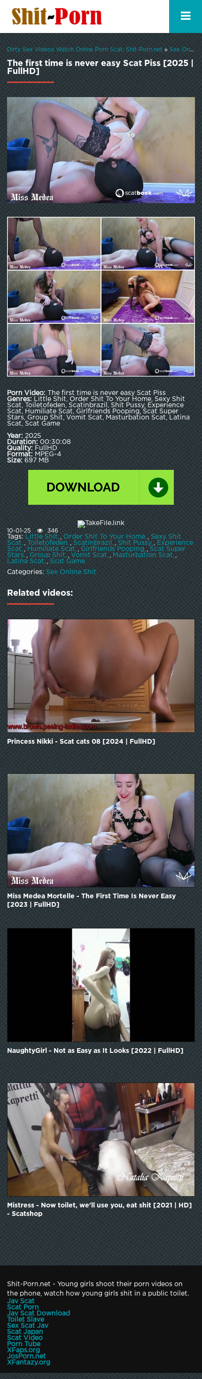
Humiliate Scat (51, 549)
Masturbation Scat (143, 555)
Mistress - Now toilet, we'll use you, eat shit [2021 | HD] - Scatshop (99, 1210)
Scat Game (67, 561)
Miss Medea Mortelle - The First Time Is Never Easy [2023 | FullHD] (91, 901)
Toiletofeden (47, 543)
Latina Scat (25, 561)
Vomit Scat (89, 555)
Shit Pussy (134, 543)
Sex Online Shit (71, 572)
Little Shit (41, 537)
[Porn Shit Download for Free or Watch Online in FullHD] (58, 16)
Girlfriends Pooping (112, 549)
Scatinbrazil (92, 543)
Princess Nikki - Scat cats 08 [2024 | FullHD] (81, 742)
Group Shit (47, 555)
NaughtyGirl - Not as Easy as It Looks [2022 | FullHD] (95, 1051)
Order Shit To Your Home (104, 537)
